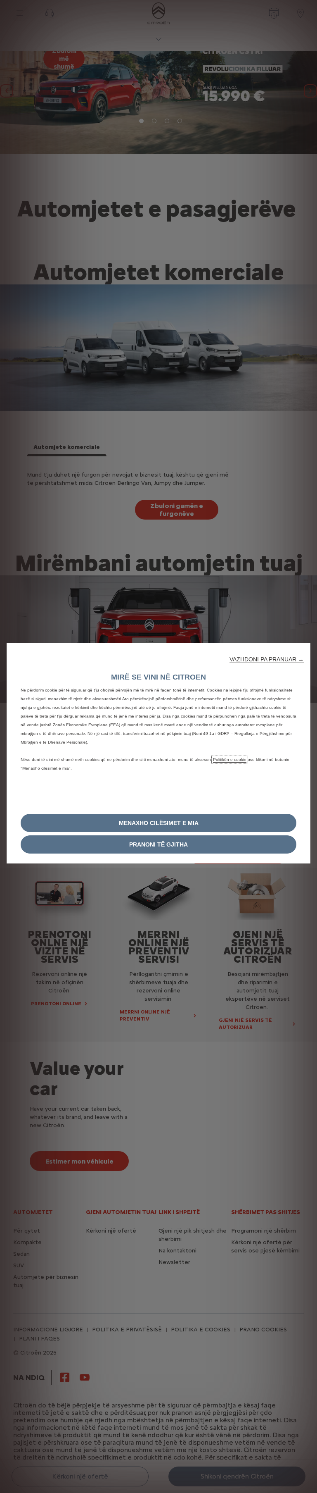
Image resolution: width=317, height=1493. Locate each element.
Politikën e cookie (229, 759)
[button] (266, 659)
